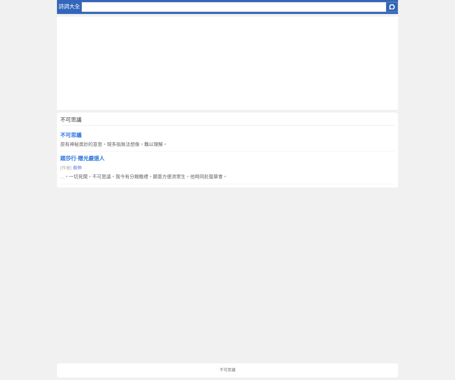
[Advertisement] (227, 63)
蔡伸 (77, 167)
